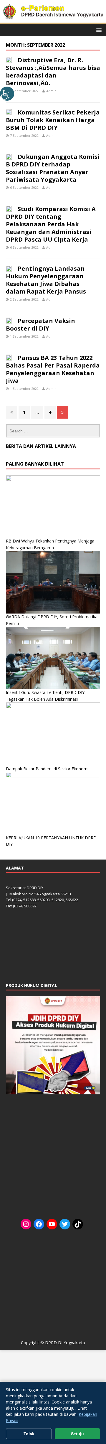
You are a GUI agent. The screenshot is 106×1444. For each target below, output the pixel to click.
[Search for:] (53, 430)
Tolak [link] (29, 1433)
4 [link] (50, 412)
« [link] (11, 412)
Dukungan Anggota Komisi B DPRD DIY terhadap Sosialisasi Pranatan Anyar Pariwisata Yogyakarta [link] (53, 168)
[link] (7, 94)
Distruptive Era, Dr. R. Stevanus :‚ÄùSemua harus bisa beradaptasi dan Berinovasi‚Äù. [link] (53, 71)
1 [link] (24, 412)
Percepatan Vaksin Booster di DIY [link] (40, 324)
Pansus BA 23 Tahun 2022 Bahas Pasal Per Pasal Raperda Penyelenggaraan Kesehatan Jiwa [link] (53, 369)
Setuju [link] (77, 1433)
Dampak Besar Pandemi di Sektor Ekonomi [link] (47, 768)
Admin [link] (51, 91)
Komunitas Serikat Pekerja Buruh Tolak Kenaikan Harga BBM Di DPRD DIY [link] (53, 120)
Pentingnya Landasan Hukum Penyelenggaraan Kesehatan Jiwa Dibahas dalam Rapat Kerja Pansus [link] (46, 279)
